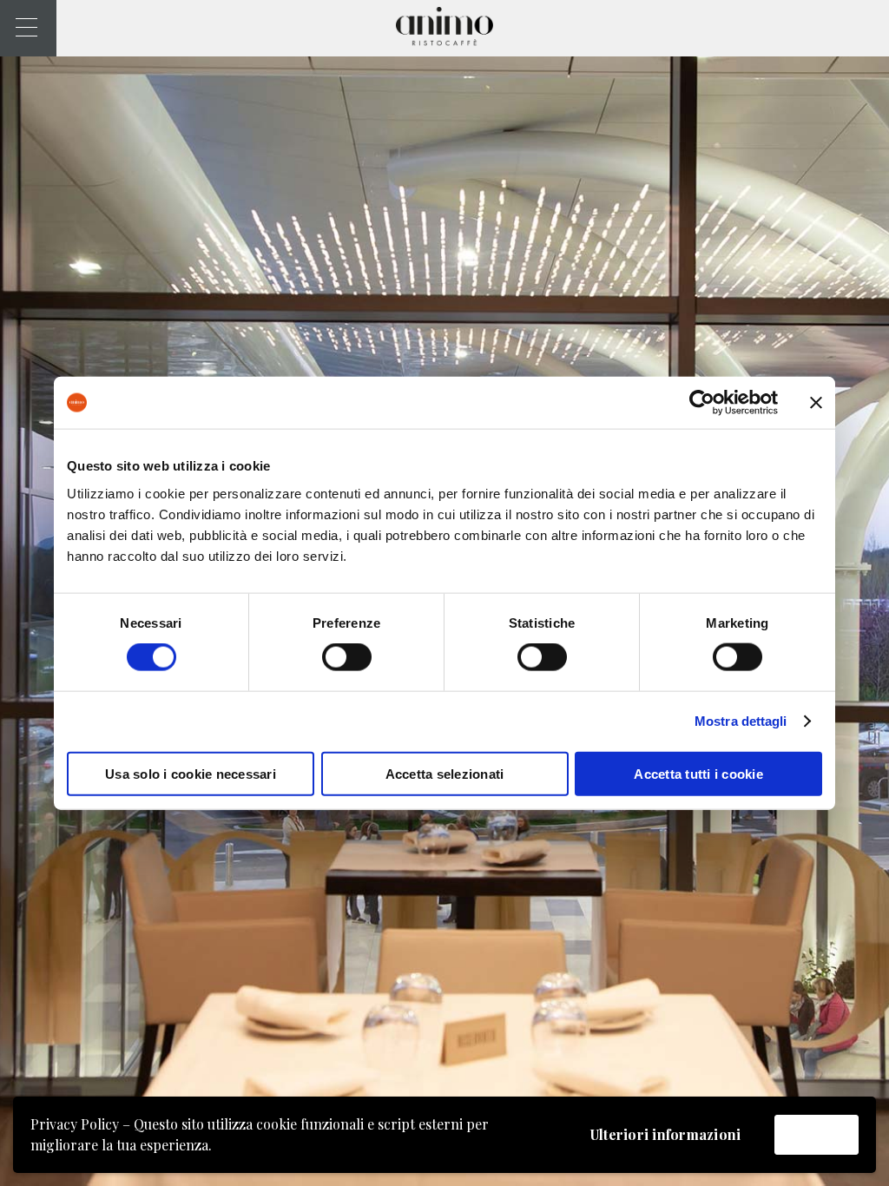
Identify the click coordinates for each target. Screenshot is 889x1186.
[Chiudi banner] (816, 403)
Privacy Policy (74, 1124)
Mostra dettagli (741, 721)
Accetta (816, 1134)
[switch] (347, 657)
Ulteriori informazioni (665, 1134)
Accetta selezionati (444, 773)
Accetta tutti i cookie (698, 773)
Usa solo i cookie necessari (190, 773)
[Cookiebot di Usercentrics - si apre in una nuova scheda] (702, 403)
